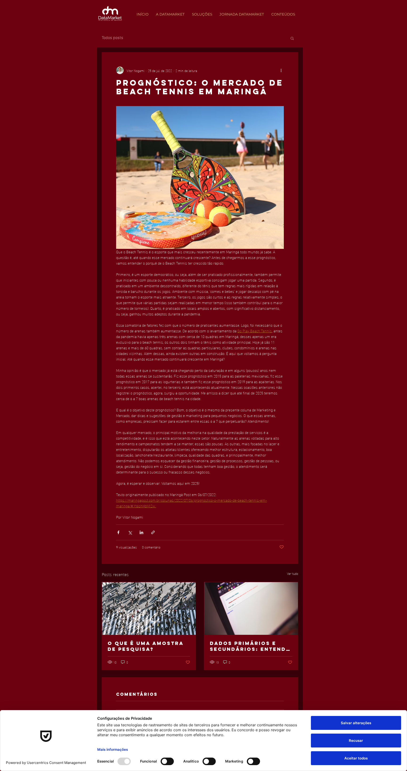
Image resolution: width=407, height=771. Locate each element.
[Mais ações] (281, 70)
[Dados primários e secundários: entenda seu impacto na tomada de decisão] (251, 608)
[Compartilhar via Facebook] (118, 532)
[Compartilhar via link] (153, 532)
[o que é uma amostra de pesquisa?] (149, 608)
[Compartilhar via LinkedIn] (141, 532)
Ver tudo (292, 573)
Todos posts (112, 38)
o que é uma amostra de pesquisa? (146, 646)
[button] (292, 38)
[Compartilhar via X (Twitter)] (130, 532)
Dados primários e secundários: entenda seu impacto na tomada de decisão (250, 646)
